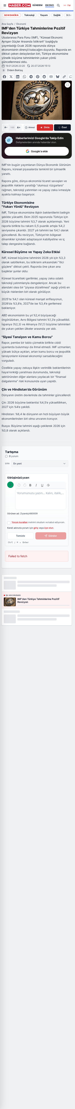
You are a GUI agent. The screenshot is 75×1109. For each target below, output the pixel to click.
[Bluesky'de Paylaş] (57, 76)
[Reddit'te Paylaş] (44, 76)
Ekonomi (21, 23)
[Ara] (58, 5)
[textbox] (40, 499)
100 (12, 127)
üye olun (48, 527)
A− (5, 127)
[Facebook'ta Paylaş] (4, 76)
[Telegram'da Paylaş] (31, 76)
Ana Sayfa (7, 23)
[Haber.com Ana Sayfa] (19, 5)
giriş (36, 527)
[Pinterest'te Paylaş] (37, 76)
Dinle (47, 127)
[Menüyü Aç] (5, 5)
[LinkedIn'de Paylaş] (18, 76)
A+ (18, 127)
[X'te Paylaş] (11, 76)
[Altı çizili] (42, 485)
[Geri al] (19, 485)
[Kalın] (30, 485)
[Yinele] (24, 485)
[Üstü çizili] (48, 485)
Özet (64, 127)
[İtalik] (36, 485)
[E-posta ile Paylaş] (51, 76)
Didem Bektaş (15, 70)
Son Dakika (11, 15)
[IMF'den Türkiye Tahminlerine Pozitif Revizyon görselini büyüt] (67, 85)
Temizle (20, 535)
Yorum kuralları (20, 522)
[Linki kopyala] (64, 76)
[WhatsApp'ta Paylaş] (24, 76)
